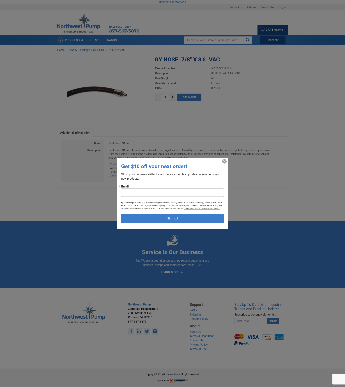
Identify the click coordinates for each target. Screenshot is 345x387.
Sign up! (172, 218)
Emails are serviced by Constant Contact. (202, 208)
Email (125, 186)
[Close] (224, 161)
